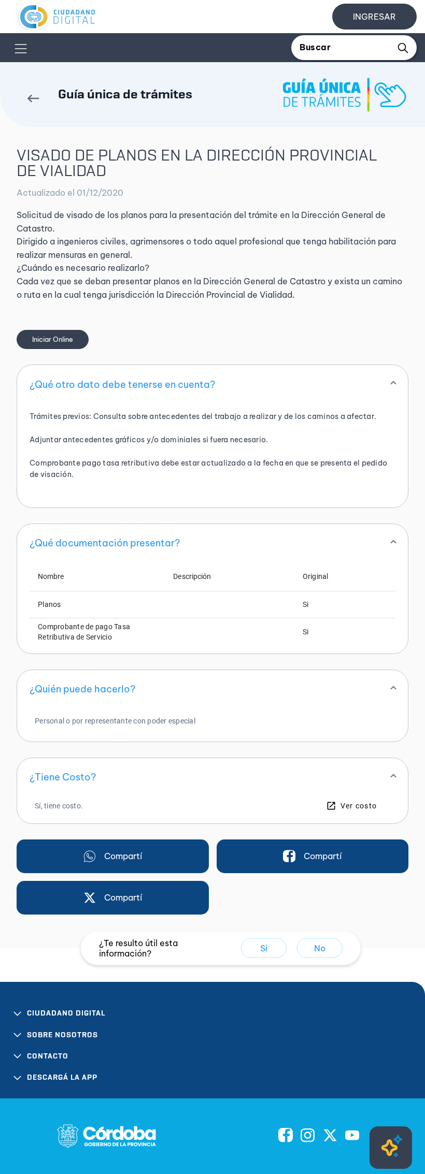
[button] (212, 384)
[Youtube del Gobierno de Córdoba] (352, 1136)
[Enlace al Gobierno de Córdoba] (106, 1136)
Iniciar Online (52, 339)
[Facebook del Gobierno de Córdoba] (285, 1136)
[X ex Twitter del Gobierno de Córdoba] (330, 1136)
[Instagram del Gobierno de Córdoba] (308, 1136)
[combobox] (346, 47)
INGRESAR (374, 16)
